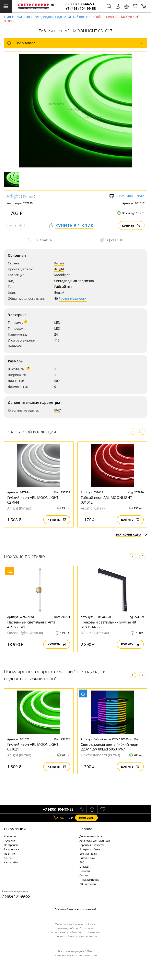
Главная (10, 17)
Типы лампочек (89, 879)
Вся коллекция (128, 534)
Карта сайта (11, 862)
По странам (11, 845)
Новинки (9, 853)
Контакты (10, 836)
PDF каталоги (87, 884)
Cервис (85, 828)
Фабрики (9, 840)
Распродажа (11, 849)
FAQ (81, 862)
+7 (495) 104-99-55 (80, 8)
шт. (63, 817)
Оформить (86, 817)
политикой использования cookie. (76, 936)
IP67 (57, 410)
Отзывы (84, 866)
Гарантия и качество (92, 845)
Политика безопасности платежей (75, 909)
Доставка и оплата (90, 836)
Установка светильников (94, 840)
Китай (28, 196)
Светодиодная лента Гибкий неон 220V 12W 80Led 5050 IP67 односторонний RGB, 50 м (109, 749)
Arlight (13, 196)
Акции (8, 858)
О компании (15, 828)
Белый (59, 292)
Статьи (83, 875)
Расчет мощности (73, 298)
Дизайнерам (87, 858)
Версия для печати (130, 196)
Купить (128, 225)
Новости (84, 871)
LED (57, 322)
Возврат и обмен (89, 849)
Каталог (24, 17)
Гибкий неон (82, 17)
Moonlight (62, 275)
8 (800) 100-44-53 (79, 4)
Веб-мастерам (88, 853)
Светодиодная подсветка (51, 17)
